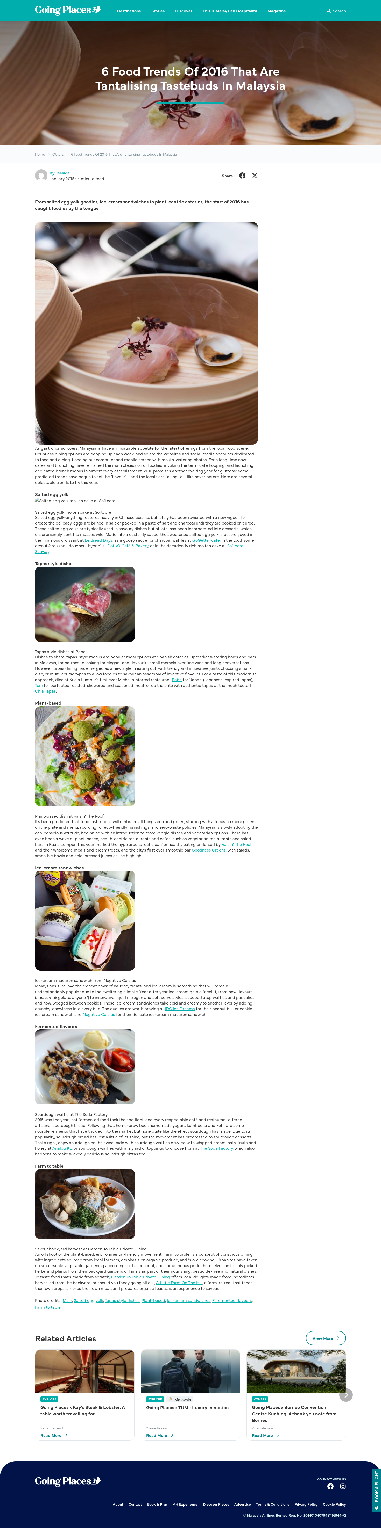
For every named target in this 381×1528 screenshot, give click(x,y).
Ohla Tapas (45, 691)
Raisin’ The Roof (237, 844)
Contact (135, 1504)
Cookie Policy (334, 1504)
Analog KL (62, 1148)
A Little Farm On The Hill (179, 1282)
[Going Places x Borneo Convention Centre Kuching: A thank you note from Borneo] (296, 1371)
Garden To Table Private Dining (140, 1276)
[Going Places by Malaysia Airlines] (68, 11)
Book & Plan (157, 1504)
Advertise (242, 1504)
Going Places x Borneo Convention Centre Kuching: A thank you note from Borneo (294, 1413)
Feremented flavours (232, 1300)
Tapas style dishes (122, 1300)
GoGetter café (206, 540)
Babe (177, 679)
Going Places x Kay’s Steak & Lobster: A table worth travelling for (82, 1410)
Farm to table (48, 1307)
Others (58, 154)
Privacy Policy (306, 1504)
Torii (39, 685)
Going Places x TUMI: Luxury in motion (187, 1407)
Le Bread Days (98, 540)
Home (40, 154)
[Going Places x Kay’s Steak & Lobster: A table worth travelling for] (84, 1371)
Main (67, 1300)
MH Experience (185, 1504)
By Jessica (60, 173)
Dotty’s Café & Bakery (127, 545)
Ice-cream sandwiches (188, 1300)
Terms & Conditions (272, 1504)
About (118, 1504)
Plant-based (153, 1300)
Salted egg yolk (88, 1300)
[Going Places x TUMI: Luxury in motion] (190, 1371)
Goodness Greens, (209, 850)
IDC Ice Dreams (180, 1008)
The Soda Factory (216, 1148)
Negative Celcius (99, 1014)
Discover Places (216, 1504)
